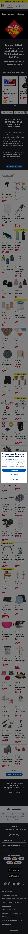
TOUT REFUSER (14, 479)
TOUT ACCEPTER (14, 470)
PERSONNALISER (14, 475)
